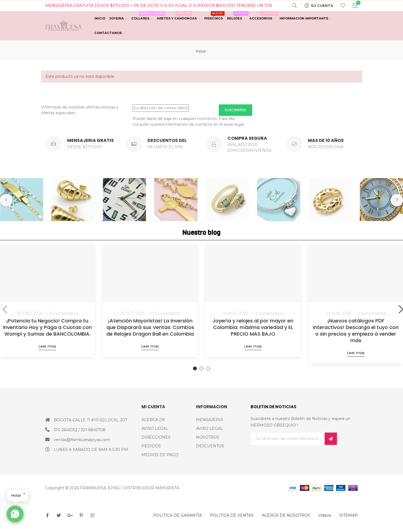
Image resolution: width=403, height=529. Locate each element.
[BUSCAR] (291, 5)
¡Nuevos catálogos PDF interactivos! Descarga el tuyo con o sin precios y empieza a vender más (356, 331)
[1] (331, 439)
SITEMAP (348, 515)
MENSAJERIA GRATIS (90, 140)
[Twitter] (58, 515)
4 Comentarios (269, 313)
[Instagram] (92, 515)
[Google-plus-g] (70, 515)
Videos (324, 515)
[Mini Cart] (351, 5)
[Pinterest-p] (81, 515)
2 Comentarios (372, 313)
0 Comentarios (64, 313)
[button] (6, 200)
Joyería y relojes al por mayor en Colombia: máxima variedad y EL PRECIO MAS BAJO (252, 327)
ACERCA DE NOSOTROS (286, 515)
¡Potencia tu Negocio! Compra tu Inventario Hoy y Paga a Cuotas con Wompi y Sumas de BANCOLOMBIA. (47, 327)
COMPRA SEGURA (247, 138)
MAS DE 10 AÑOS (326, 140)
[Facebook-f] (47, 515)
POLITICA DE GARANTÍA (177, 515)
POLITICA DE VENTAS (232, 515)
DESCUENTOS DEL (167, 140)
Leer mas (47, 346)
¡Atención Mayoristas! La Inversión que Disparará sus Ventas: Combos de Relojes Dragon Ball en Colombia (150, 327)
